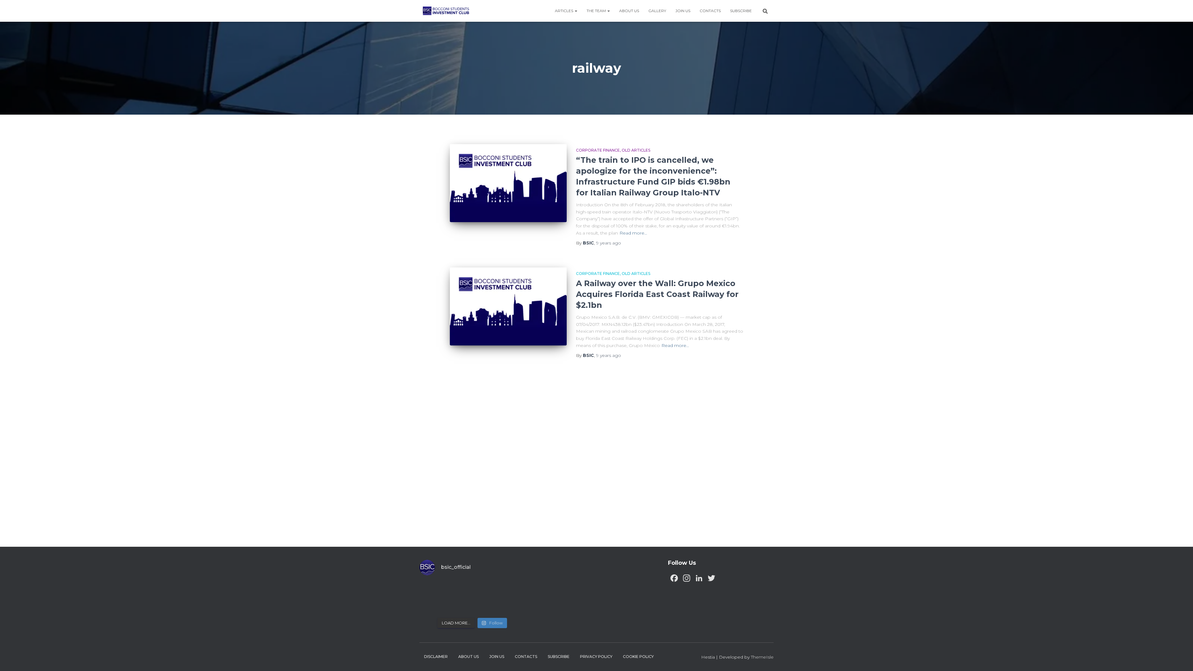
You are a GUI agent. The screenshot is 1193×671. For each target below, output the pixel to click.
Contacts (710, 10)
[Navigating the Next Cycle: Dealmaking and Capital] (459, 606)
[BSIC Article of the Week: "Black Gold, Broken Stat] (485, 606)
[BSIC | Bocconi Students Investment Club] (446, 11)
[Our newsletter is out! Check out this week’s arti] (485, 590)
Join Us (682, 10)
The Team (597, 10)
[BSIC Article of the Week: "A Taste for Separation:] (512, 590)
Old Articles (636, 150)
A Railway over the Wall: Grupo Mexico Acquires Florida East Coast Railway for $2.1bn (657, 294)
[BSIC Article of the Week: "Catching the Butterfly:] (459, 590)
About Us (629, 10)
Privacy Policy (596, 656)
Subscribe (741, 10)
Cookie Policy (638, 656)
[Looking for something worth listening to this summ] (432, 590)
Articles (564, 10)
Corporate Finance (598, 150)
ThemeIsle (762, 657)
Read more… (633, 233)
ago (608, 243)
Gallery (657, 10)
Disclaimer (436, 656)
